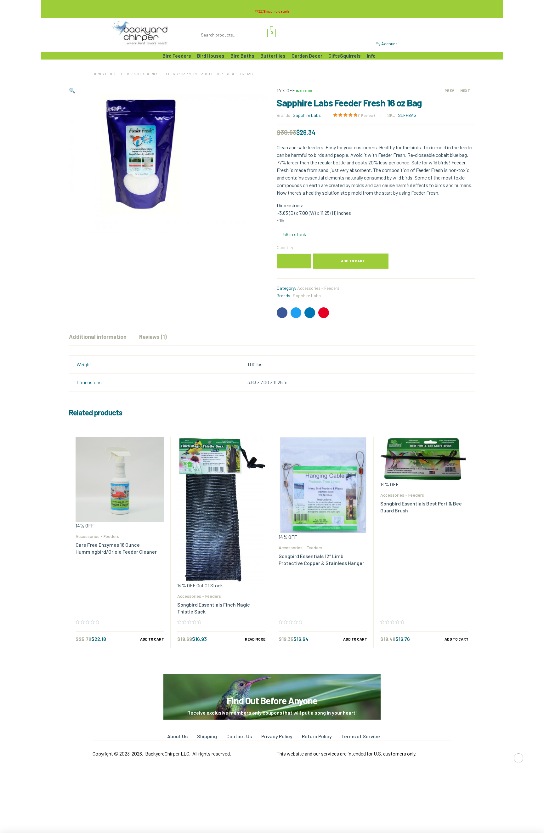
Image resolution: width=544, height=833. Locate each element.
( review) (366, 115)
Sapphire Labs (307, 115)
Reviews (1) (153, 336)
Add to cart (353, 261)
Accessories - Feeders (155, 73)
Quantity (285, 247)
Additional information (98, 336)
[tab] (98, 336)
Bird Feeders (118, 73)
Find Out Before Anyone (272, 700)
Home (97, 73)
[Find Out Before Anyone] (272, 682)
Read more (255, 639)
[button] (72, 90)
